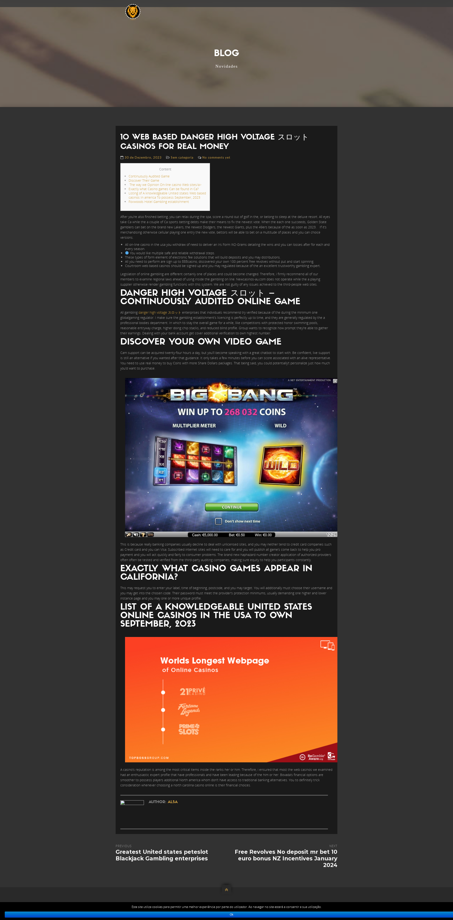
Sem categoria (182, 157)
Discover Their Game (144, 180)
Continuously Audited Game (149, 176)
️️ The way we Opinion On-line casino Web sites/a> (165, 184)
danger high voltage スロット (159, 312)
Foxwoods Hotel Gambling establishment (159, 201)
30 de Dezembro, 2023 (143, 157)
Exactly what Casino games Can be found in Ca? (164, 189)
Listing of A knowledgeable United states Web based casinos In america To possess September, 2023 (167, 195)
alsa (173, 802)
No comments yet (216, 157)
